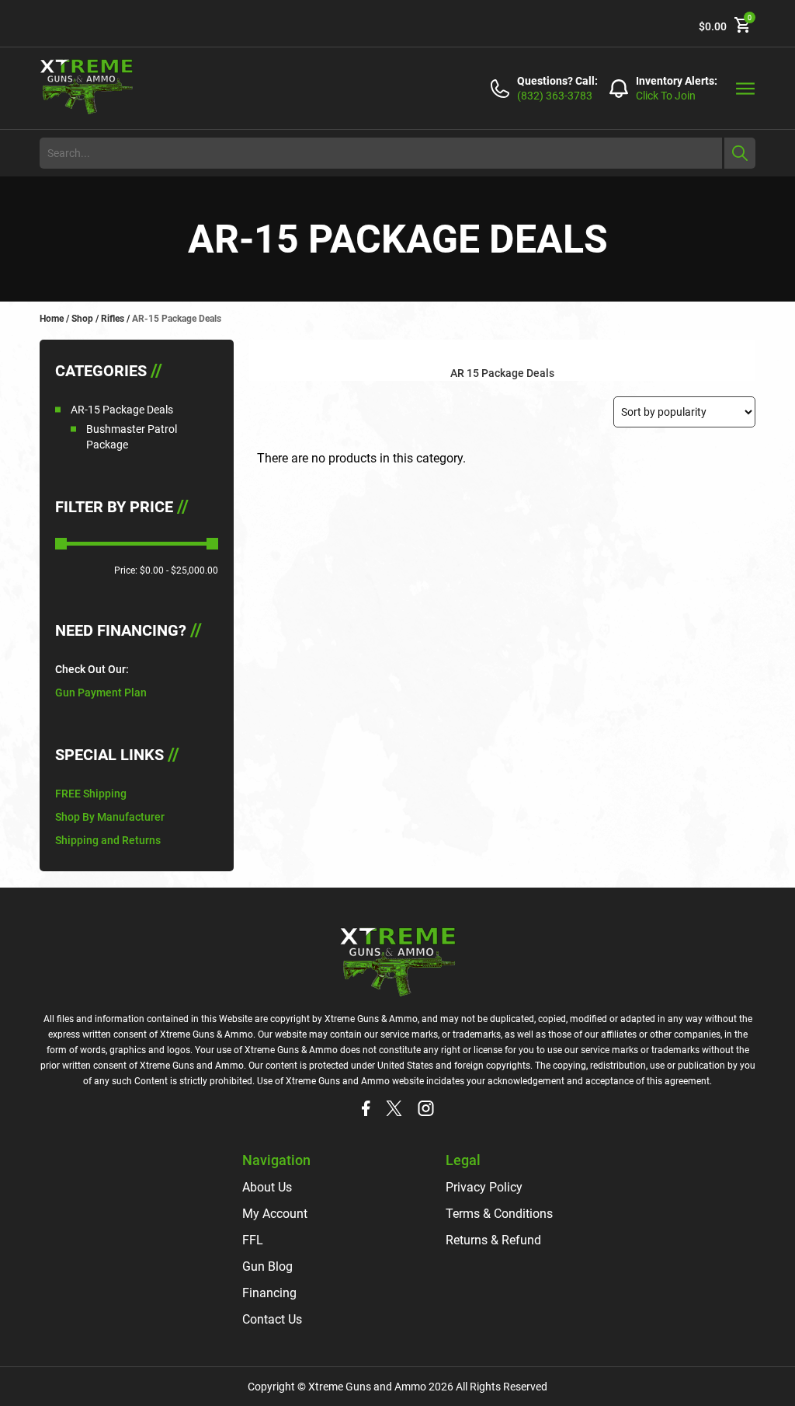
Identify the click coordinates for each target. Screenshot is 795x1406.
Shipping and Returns (108, 840)
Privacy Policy (484, 1187)
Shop (82, 318)
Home (52, 318)
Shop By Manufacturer (110, 817)
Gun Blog (267, 1266)
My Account (274, 1213)
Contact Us (272, 1319)
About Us (267, 1187)
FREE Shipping (91, 793)
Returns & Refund (493, 1240)
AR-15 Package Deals (122, 409)
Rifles (112, 318)
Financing (269, 1293)
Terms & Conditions (499, 1213)
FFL (252, 1240)
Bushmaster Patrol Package (131, 437)
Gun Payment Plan (101, 692)
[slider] (61, 543)
